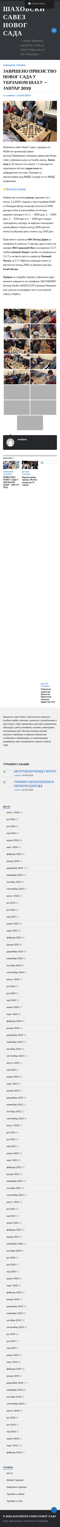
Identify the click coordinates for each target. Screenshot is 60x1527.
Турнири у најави (15, 1494)
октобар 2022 (14, 1111)
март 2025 (12, 931)
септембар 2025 (15, 889)
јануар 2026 (13, 861)
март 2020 (12, 1285)
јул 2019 (11, 1334)
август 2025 (13, 896)
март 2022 (12, 1160)
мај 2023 (11, 1070)
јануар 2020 (13, 1299)
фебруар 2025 (14, 937)
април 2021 (13, 1223)
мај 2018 (11, 1431)
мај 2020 (11, 1271)
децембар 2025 (15, 868)
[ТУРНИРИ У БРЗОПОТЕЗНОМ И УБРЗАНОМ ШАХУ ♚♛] (8, 784)
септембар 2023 (15, 1056)
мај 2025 (11, 917)
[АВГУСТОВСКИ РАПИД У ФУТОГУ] (8, 773)
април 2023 (13, 1077)
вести (10, 1473)
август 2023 (13, 1063)
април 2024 (13, 1007)
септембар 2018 (15, 1404)
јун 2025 (11, 910)
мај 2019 (11, 1348)
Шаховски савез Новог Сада (24, 21)
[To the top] (54, 1510)
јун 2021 (11, 1209)
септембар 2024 (15, 972)
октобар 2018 (14, 1397)
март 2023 (12, 1084)
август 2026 (13, 812)
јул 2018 (11, 1417)
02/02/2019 (24, 96)
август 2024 (13, 979)
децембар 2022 (15, 1098)
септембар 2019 (15, 1327)
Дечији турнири (15, 1480)
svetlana (10, 96)
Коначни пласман (16, 189)
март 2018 (12, 1445)
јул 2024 (11, 986)
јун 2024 (11, 993)
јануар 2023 (13, 1091)
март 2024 (12, 1014)
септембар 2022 (15, 1118)
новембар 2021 (15, 1181)
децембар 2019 (15, 1306)
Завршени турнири (14, 65)
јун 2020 (11, 1264)
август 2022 (13, 1125)
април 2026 (13, 840)
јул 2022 (11, 1132)
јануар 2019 (13, 1376)
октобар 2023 (14, 1049)
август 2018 (13, 1411)
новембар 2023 (15, 1042)
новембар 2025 (15, 875)
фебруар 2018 (14, 1452)
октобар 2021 (14, 1188)
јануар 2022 (13, 1174)
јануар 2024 (13, 1028)
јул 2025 (11, 903)
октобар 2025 (14, 882)
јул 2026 (11, 819)
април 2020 (13, 1278)
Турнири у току (15, 1501)
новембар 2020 (15, 1244)
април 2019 (13, 1355)
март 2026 (12, 847)
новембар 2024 (15, 958)
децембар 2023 (15, 1035)
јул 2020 (11, 1258)
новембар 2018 (15, 1390)
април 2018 (13, 1438)
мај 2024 (11, 1000)
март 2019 (12, 1362)
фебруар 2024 (14, 1021)
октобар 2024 (14, 965)
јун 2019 (11, 1341)
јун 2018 (11, 1425)
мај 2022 (11, 1146)
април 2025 (13, 924)
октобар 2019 (14, 1320)
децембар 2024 (15, 951)
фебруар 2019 (14, 1369)
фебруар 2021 (14, 1230)
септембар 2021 (15, 1195)
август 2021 (13, 1202)
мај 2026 (11, 833)
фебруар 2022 (14, 1167)
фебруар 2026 (14, 854)
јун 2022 (11, 1139)
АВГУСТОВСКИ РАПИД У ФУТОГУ (35, 771)
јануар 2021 (13, 1237)
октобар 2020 (14, 1251)
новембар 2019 (15, 1313)
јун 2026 (11, 826)
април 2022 (13, 1153)
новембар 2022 (15, 1104)
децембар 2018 (15, 1383)
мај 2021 (11, 1216)
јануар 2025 (13, 944)
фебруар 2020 (14, 1292)
